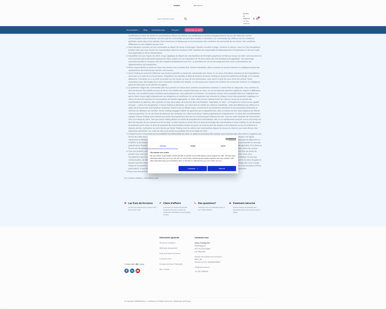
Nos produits (132, 30)
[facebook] (126, 271)
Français (174, 30)
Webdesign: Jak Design (182, 301)
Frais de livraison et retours (170, 253)
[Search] (185, 18)
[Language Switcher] (179, 30)
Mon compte (164, 269)
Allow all (222, 168)
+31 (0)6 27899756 (201, 271)
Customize (191, 168)
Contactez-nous (158, 30)
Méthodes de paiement (168, 248)
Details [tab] (193, 146)
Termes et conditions (168, 243)
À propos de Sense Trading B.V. (171, 264)
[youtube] (138, 271)
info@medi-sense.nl (202, 267)
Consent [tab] (163, 146)
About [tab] (223, 146)
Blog (145, 30)
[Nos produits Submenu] (138, 30)
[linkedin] (132, 271)
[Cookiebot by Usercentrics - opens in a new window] (227, 139)
